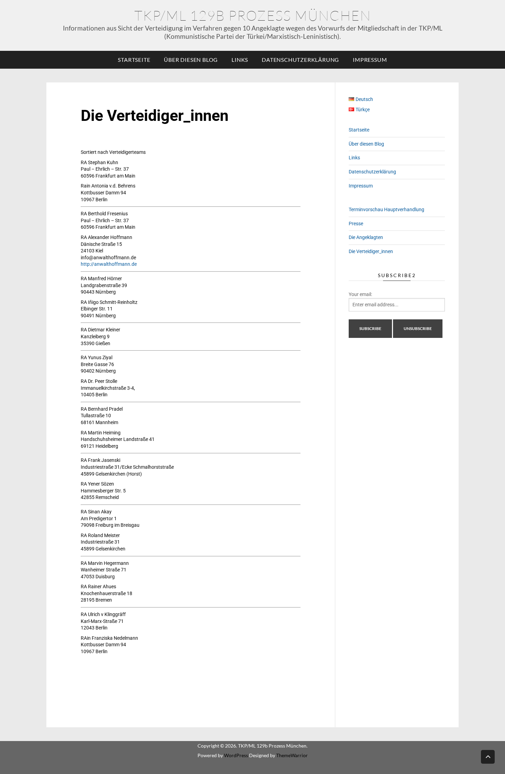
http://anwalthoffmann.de (109, 264)
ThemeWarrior (292, 755)
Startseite (134, 59)
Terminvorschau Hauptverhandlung (386, 209)
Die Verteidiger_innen (371, 251)
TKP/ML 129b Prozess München (252, 15)
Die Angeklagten (366, 237)
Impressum (370, 59)
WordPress (236, 755)
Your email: (360, 294)
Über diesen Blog (191, 59)
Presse (356, 223)
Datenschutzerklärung (300, 59)
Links (240, 59)
